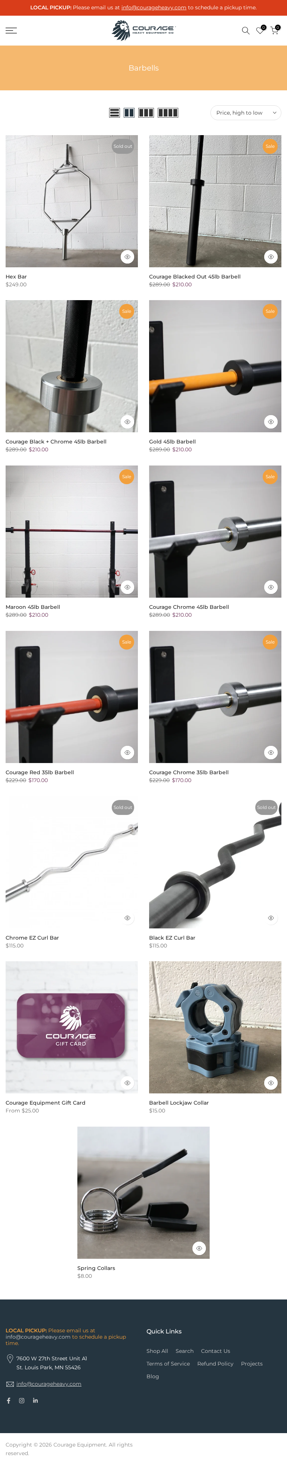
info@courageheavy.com (38, 1336)
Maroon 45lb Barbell (33, 607)
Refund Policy (215, 1363)
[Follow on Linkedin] (35, 1400)
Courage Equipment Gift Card (46, 1102)
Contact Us (215, 1351)
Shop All (157, 1351)
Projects (252, 1363)
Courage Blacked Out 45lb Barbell (195, 276)
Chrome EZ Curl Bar (32, 937)
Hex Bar (16, 276)
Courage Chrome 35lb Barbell (189, 772)
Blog (152, 1376)
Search (185, 1351)
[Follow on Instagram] (21, 1400)
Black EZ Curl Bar (172, 937)
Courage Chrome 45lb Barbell (189, 607)
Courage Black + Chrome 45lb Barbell (56, 441)
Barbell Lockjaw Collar (179, 1102)
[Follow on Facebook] (9, 1400)
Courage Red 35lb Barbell (40, 772)
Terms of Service (168, 1363)
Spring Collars (96, 1268)
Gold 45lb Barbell (172, 441)
